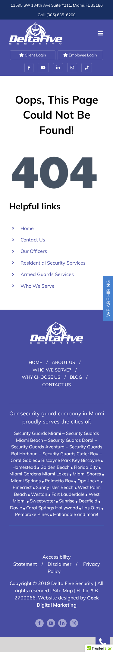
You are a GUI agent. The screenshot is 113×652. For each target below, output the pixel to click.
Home (27, 228)
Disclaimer (59, 564)
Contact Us (32, 240)
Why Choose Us (41, 377)
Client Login (35, 55)
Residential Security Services (53, 263)
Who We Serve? (52, 370)
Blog (76, 377)
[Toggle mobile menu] (101, 33)
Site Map (63, 590)
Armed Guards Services (47, 274)
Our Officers (33, 251)
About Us (63, 362)
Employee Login (82, 55)
